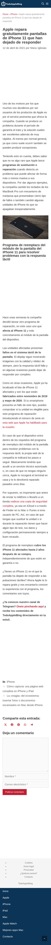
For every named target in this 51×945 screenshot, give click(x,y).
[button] (44, 938)
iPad (5, 910)
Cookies (29, 863)
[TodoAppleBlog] (11, 4)
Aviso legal (29, 866)
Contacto (28, 877)
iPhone (13, 14)
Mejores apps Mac (13, 930)
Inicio (5, 891)
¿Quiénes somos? (28, 873)
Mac (5, 917)
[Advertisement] (25, 289)
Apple (6, 897)
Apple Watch (10, 923)
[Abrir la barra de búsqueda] (43, 4)
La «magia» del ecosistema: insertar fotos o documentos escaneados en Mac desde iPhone (23, 700)
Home (5, 14)
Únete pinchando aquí (30, 606)
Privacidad (29, 870)
